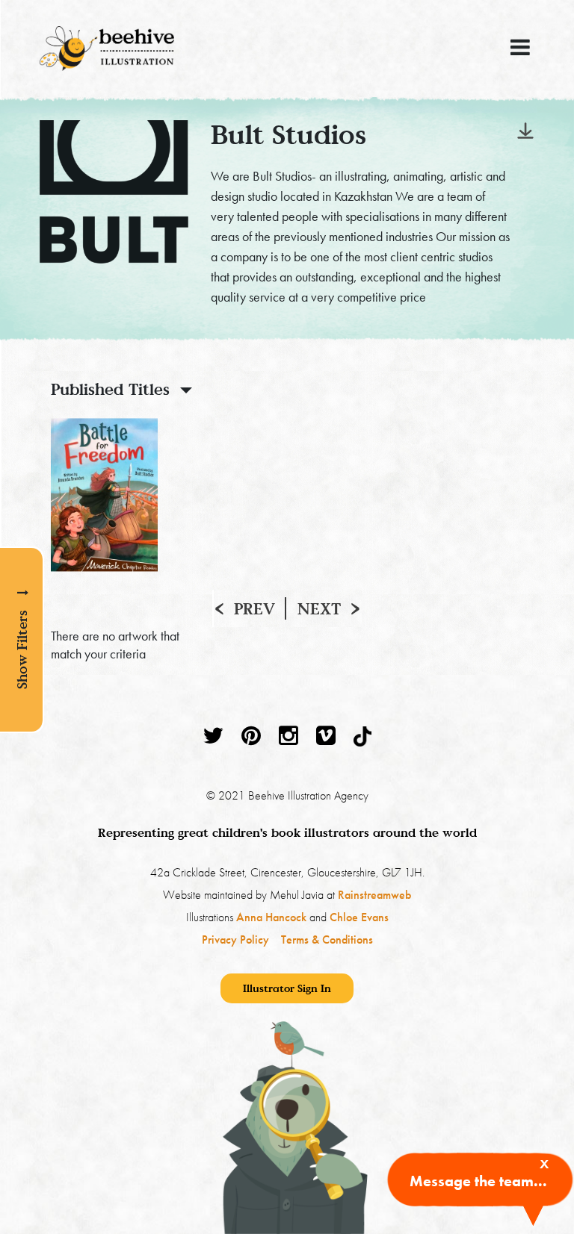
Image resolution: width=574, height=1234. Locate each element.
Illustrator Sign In (287, 988)
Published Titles (110, 389)
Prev (254, 608)
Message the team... (478, 1181)
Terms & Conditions (327, 939)
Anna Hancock (271, 917)
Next (319, 608)
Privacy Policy (235, 939)
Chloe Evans (359, 917)
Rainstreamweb (374, 895)
